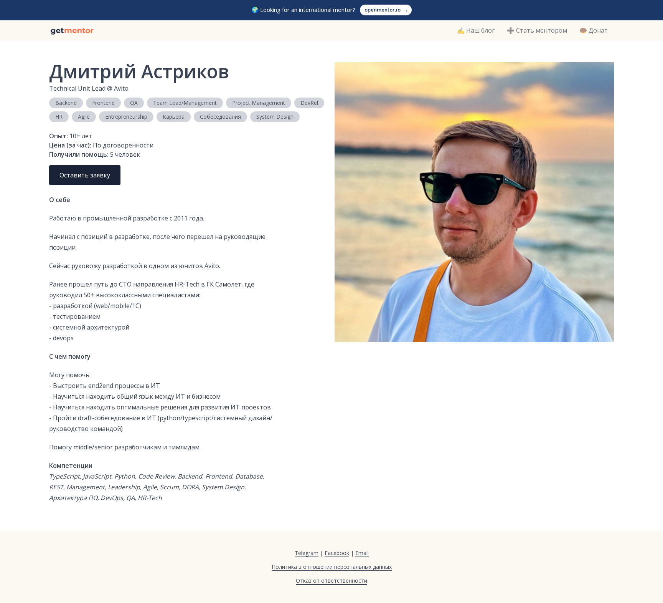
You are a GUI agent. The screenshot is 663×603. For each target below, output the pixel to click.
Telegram (306, 553)
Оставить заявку (84, 175)
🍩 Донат (593, 30)
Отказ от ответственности (331, 580)
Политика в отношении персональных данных (332, 566)
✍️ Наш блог (476, 30)
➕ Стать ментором (537, 30)
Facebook (337, 553)
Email (362, 553)
